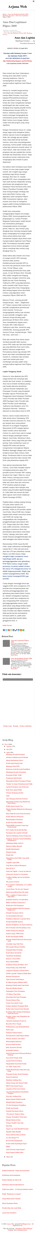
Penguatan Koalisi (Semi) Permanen (17, 1074)
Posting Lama (7, 726)
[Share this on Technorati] (23, 630)
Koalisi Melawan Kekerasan (14, 816)
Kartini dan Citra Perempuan (15, 905)
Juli (7, 749)
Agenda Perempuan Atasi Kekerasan (17, 787)
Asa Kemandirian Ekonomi (14, 916)
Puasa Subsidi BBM (12, 962)
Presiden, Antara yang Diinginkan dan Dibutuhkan (18, 1017)
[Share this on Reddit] (21, 630)
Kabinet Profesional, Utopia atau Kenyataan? (16, 1170)
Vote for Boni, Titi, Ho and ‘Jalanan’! (17, 889)
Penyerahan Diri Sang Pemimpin (16, 997)
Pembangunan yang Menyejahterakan (17, 1027)
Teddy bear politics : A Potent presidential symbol (17, 1189)
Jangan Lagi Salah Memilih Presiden (17, 1129)
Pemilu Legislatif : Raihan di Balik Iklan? (18, 973)
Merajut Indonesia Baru (13, 1120)
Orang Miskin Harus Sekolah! (11, 1199)
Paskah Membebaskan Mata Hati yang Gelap (18, 1070)
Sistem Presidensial (12, 1077)
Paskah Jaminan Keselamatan (15, 931)
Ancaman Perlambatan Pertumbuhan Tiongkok (17, 1092)
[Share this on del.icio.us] (16, 630)
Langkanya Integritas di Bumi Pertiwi (17, 970)
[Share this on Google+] (9, 630)
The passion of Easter (12, 882)
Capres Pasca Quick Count (14, 1003)
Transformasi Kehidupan (13, 956)
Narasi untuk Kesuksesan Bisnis (16, 1135)
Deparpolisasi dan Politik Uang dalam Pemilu (17, 858)
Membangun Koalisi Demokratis (16, 772)
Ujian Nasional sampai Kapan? (15, 1149)
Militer (8, 1146)
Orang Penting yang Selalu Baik (16, 967)
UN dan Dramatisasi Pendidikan (16, 1105)
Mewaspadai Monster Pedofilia (15, 947)
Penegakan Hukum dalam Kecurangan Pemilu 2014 (18, 909)
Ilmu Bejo (9, 1126)
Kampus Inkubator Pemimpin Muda (17, 1006)
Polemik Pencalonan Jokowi (14, 913)
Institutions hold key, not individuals (17, 899)
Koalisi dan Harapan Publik (14, 936)
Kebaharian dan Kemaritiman (11, 1175)
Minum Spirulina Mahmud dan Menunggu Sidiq (19, 810)
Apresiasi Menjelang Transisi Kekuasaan (18, 836)
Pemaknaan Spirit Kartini (13, 778)
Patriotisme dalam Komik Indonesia (13, 1185)
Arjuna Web (17, 6)
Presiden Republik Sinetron (14, 922)
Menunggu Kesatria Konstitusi (15, 754)
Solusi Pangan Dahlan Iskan (14, 1152)
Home (4, 14)
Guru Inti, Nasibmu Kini (13, 1096)
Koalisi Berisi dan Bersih (13, 953)
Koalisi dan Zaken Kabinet (14, 822)
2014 (6, 744)
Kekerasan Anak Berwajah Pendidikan (18, 769)
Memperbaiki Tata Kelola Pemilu (16, 1064)
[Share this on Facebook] (4, 630)
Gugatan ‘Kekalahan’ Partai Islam (16, 1117)
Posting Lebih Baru (26, 726)
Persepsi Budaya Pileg (13, 1000)
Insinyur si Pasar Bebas (13, 959)
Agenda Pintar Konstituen (14, 1061)
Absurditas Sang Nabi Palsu (14, 944)
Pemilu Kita (9, 855)
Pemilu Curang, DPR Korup (15, 933)
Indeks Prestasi (7, 625)
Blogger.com (26, 1224)
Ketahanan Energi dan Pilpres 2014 (17, 965)
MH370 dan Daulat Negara (14, 1086)
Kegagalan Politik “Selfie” (14, 775)
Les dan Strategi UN (12, 1138)
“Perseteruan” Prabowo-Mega (15, 1114)
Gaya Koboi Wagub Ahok (14, 1058)
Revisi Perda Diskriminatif (14, 1141)
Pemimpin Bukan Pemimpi (14, 950)
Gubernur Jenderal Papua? (14, 1033)
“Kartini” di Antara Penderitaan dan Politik (19, 784)
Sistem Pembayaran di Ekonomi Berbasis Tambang (18, 1054)
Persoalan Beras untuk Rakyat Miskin (17, 1036)
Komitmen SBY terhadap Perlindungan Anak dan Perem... (18, 1012)
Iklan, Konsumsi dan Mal (14, 1047)
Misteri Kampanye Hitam (10, 1203)
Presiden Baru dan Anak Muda (11, 1208)
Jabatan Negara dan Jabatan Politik (16, 1083)
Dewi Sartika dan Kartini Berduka (16, 830)
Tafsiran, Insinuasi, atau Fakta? (15, 1038)
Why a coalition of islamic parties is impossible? (17, 895)
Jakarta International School (14, 760)
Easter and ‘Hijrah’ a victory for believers (18, 871)
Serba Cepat (10, 1030)
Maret (8, 1157)
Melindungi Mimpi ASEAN (14, 843)
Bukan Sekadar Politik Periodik (15, 1099)
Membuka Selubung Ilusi (13, 1080)
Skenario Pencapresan (13, 976)
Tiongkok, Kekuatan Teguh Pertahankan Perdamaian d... (18, 839)
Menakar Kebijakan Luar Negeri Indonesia (19, 925)
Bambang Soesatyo (8, 15)
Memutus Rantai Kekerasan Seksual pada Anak (19, 940)
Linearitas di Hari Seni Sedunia (15, 1089)
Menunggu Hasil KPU (13, 766)
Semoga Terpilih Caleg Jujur (15, 1123)
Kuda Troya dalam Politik (14, 790)
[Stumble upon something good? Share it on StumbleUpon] (11, 630)
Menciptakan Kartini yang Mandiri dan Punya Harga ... (18, 802)
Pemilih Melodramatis (12, 849)
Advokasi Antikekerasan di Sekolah (17, 757)
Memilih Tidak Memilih (13, 1132)
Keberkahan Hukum (12, 1050)
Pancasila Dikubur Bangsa (14, 988)
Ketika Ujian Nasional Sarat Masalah (17, 1009)
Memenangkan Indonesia (13, 1041)
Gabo (7, 796)
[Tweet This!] (6, 630)
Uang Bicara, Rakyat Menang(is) (16, 865)
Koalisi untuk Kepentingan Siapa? (16, 1143)
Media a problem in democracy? (16, 902)
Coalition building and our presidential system (18, 878)
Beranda (15, 726)
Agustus (9, 746)
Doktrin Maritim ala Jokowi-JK (11, 1180)
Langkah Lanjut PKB (12, 862)
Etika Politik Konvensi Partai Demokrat (18, 814)
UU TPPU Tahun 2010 (13, 1067)
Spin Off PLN (10, 868)
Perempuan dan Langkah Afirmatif (16, 833)
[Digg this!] (14, 630)
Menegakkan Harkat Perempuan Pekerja (18, 781)
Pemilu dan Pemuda (12, 1108)
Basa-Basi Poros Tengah (13, 1024)
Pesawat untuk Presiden (13, 1044)
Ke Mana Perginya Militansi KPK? (17, 982)
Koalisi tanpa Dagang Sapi (14, 763)
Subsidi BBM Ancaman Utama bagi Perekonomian (17, 826)
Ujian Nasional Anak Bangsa (15, 979)
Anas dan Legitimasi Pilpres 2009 (20, 641)
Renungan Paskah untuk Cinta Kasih (17, 985)
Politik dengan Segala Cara (14, 806)
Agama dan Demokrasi (9, 1213)
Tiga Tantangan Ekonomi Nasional (17, 799)
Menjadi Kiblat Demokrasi (14, 1102)
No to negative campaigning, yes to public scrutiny (19, 885)
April (8, 752)
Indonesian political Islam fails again (17, 892)
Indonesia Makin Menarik (14, 846)
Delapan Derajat (11, 852)
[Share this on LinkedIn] (18, 630)
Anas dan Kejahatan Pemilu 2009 (18, 14)
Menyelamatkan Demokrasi (14, 819)
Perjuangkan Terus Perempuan (15, 991)
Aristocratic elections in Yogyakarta (17, 874)
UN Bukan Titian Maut (13, 994)
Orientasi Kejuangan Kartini (14, 793)
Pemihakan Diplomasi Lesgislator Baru (18, 919)
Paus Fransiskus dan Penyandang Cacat (18, 928)
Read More (14, 655)
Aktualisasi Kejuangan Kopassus (16, 1021)
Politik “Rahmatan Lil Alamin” (11, 1194)
